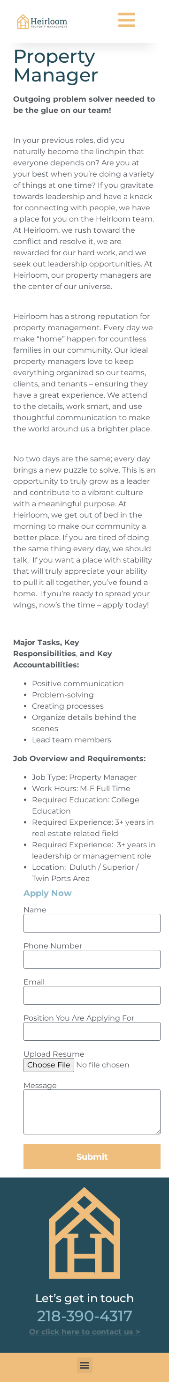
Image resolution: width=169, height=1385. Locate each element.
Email (34, 982)
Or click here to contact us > (84, 1331)
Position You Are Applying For (78, 1018)
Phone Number (52, 946)
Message (40, 1085)
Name (34, 910)
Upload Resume (53, 1054)
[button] (84, 1365)
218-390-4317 (84, 1316)
